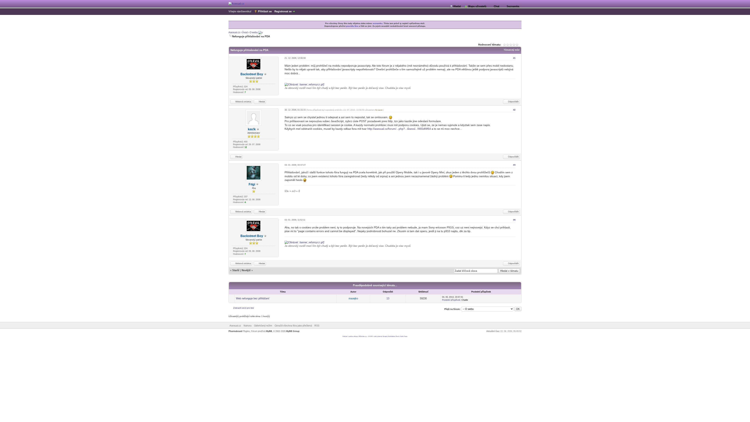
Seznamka (513, 6)
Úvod (245, 32)
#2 (514, 110)
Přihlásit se (265, 11)
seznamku (377, 23)
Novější (246, 270)
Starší (235, 270)
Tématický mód (512, 50)
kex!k (252, 129)
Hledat (457, 6)
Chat (496, 6)
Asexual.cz (234, 32)
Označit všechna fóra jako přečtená (293, 325)
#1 (514, 58)
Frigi (252, 184)
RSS (316, 325)
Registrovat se (283, 11)
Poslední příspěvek (451, 300)
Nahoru (248, 325)
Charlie (465, 300)
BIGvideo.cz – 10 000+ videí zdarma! (370, 336)
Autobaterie (391, 336)
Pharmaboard (235, 331)
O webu (254, 32)
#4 (514, 220)
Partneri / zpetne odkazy (350, 336)
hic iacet (378, 110)
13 (388, 298)
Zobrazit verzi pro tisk (243, 308)
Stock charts (400, 336)
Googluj (385, 336)
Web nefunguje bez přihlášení (252, 298)
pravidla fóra (352, 26)
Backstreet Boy (251, 74)
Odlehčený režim (263, 325)
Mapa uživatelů (477, 6)
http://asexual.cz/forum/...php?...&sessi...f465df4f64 (399, 128)
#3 (514, 165)
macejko (353, 298)
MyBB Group (292, 331)
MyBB (269, 331)
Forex (405, 336)
